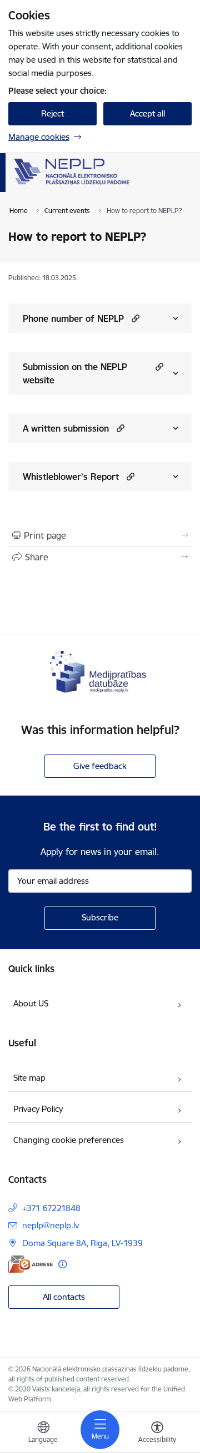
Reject (52, 113)
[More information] (62, 1264)
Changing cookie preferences (68, 1140)
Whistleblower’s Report (71, 476)
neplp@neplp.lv (50, 1225)
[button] (134, 318)
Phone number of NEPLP (73, 318)
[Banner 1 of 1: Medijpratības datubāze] (100, 670)
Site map (29, 1077)
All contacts (64, 1297)
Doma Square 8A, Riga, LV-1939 (82, 1243)
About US (30, 1003)
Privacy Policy (38, 1108)
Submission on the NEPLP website (75, 373)
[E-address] (30, 1264)
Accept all (147, 113)
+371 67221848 (51, 1208)
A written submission (66, 428)
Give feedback (100, 766)
